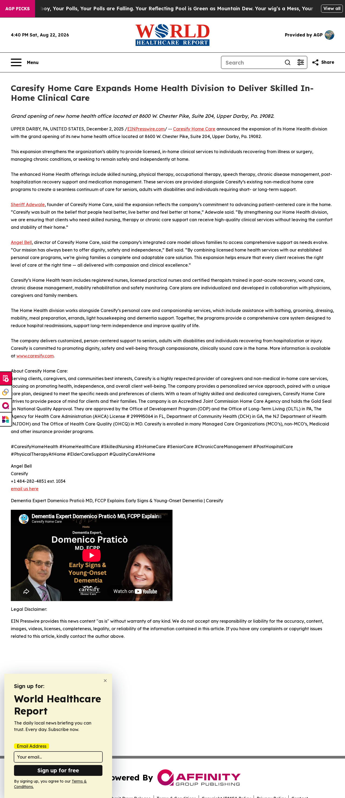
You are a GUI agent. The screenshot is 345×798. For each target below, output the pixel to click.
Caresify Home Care (194, 129)
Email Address (31, 746)
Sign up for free (58, 770)
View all (331, 8)
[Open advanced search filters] (300, 62)
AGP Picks (17, 8)
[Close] (105, 680)
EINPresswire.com (146, 129)
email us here (25, 488)
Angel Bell (21, 242)
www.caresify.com (35, 355)
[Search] (287, 62)
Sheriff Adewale (28, 204)
